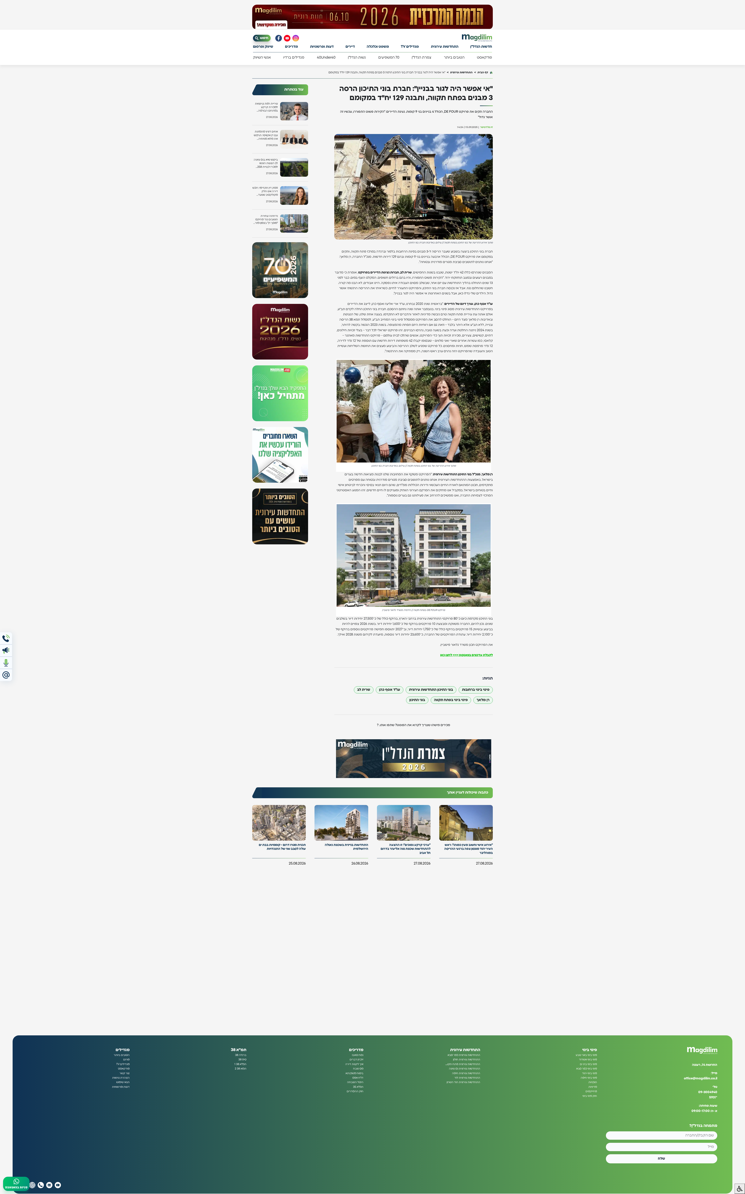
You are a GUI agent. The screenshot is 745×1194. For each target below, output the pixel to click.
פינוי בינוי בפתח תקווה (451, 700)
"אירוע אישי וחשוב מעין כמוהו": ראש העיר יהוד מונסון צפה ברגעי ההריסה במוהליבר (468, 849)
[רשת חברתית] (295, 38)
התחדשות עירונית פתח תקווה (462, 1064)
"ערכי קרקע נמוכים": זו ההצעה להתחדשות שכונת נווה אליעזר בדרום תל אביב (406, 849)
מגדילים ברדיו (293, 57)
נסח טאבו (357, 1055)
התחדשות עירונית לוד (467, 1077)
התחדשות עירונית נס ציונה (464, 1068)
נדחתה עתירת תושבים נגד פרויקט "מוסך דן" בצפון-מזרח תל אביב (265, 220)
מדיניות (592, 1087)
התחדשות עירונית (444, 46)
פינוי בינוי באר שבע (586, 1055)
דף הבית (482, 72)
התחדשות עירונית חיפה (466, 1073)
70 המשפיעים (388, 57)
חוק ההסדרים (355, 1091)
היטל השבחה (355, 1082)
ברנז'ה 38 (240, 1055)
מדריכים (291, 46)
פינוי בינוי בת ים (588, 1064)
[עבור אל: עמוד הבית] (477, 38)
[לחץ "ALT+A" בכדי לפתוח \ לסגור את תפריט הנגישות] (740, 1189)
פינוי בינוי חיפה (589, 1077)
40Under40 (326, 57)
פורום (126, 1059)
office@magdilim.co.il (700, 1078)
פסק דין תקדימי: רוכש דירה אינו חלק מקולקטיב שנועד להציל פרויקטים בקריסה (265, 192)
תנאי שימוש (123, 1082)
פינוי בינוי (589, 1050)
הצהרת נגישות (121, 1077)
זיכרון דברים (356, 1059)
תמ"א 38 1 (240, 1064)
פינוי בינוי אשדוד (588, 1059)
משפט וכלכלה (378, 46)
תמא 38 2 (240, 1068)
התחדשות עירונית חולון (466, 1059)
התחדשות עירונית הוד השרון (463, 1082)
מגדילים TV (410, 46)
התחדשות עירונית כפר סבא (464, 1055)
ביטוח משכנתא (354, 1073)
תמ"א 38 (238, 1050)
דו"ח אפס (357, 1077)
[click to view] (372, 17)
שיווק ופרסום (263, 46)
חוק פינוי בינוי (589, 1096)
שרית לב (363, 690)
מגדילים (123, 1050)
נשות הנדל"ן (357, 57)
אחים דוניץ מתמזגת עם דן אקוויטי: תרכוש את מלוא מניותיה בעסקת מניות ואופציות (266, 135)
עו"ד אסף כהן (389, 690)
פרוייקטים (591, 1091)
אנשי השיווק (262, 57)
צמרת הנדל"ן (421, 57)
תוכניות (592, 1082)
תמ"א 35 (358, 1087)
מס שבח (358, 1068)
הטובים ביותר (454, 57)
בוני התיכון (417, 700)
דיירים (350, 46)
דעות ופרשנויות (322, 46)
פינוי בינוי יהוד (589, 1073)
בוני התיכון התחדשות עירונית (431, 690)
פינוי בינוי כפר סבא (586, 1068)
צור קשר (125, 1073)
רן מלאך (483, 700)
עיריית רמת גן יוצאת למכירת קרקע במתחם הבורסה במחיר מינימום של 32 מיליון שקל (265, 107)
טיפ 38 (242, 1059)
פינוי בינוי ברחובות (475, 690)
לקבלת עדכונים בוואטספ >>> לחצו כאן (466, 655)
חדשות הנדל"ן (481, 46)
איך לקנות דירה (354, 1064)
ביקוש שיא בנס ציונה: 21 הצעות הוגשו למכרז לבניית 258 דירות (266, 163)
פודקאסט (484, 57)
